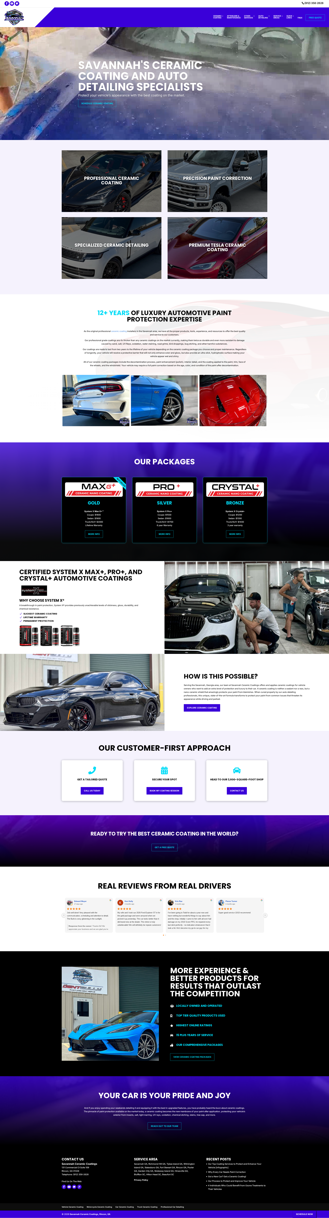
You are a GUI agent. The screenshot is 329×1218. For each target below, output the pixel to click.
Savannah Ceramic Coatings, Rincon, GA (90, 1214)
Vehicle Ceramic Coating (72, 1207)
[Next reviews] (265, 915)
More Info (94, 534)
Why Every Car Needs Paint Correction (227, 1172)
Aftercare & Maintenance (234, 17)
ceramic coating (119, 331)
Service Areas (277, 17)
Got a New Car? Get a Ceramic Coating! (227, 1176)
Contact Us (237, 790)
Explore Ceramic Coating (202, 707)
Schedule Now (304, 1214)
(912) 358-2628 (313, 3)
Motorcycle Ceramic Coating (99, 1207)
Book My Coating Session (164, 790)
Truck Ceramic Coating (147, 1207)
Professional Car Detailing (172, 1207)
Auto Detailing (263, 17)
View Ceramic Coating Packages (192, 1057)
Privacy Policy (141, 1180)
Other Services (248, 17)
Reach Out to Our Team (164, 1126)
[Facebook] (6, 3)
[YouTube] (12, 3)
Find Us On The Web (72, 1181)
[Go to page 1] (165, 935)
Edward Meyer (80, 901)
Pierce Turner (231, 901)
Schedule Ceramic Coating (97, 103)
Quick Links (289, 17)
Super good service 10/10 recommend (234, 913)
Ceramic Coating (217, 17)
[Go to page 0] (163, 935)
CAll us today (92, 790)
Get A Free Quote (164, 847)
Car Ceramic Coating (124, 1207)
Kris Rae (178, 901)
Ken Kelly (129, 901)
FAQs (300, 18)
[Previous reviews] (64, 915)
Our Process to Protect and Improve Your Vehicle (231, 1181)
